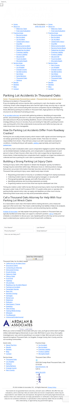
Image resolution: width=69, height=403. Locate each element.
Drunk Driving (11, 272)
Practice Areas (18, 33)
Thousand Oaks (21, 78)
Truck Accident (21, 59)
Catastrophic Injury (22, 42)
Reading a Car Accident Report (16, 285)
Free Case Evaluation (23, 31)
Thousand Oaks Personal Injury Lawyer (22, 99)
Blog (15, 87)
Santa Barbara (21, 76)
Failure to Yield (11, 274)
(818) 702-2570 (40, 27)
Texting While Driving (13, 311)
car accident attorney (11, 115)
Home (15, 24)
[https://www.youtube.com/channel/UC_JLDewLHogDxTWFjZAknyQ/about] (39, 379)
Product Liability (21, 54)
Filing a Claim (10, 276)
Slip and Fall (20, 57)
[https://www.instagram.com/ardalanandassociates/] (39, 377)
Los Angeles (20, 67)
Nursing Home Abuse (23, 48)
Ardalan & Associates (10, 212)
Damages (9, 296)
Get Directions (41, 367)
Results (15, 82)
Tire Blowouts (10, 315)
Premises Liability (22, 52)
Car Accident (20, 39)
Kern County (20, 65)
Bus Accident (20, 37)
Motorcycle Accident (23, 46)
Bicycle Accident (21, 35)
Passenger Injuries (12, 289)
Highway (9, 281)
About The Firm (11, 345)
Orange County (21, 70)
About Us (16, 27)
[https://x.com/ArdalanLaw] (39, 381)
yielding (36, 143)
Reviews (16, 85)
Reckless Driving (11, 293)
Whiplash (9, 313)
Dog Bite (19, 44)
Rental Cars (10, 298)
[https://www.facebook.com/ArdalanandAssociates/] (39, 375)
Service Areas (18, 63)
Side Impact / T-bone (13, 304)
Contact (16, 89)
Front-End (9, 278)
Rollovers (9, 302)
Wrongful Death (21, 61)
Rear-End (9, 291)
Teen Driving (10, 309)
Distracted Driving (12, 270)
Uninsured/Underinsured (14, 317)
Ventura (19, 80)
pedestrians (7, 145)
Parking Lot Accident (13, 287)
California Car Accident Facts (15, 263)
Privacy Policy (52, 387)
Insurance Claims (12, 266)
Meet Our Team (21, 29)
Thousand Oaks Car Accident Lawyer (49, 99)
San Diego (19, 74)
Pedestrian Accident (23, 50)
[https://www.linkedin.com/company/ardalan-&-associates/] (39, 384)
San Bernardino (21, 72)
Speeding (9, 306)
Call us (51, 214)
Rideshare (9, 300)
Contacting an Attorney (14, 268)
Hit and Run (10, 283)
